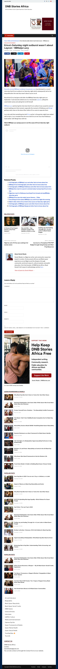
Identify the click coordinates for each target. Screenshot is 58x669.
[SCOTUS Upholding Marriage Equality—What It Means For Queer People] (8, 499)
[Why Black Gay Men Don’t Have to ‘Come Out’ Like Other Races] (8, 395)
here (41, 267)
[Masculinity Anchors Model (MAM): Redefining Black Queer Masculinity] (8, 426)
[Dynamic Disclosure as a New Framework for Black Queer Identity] (8, 433)
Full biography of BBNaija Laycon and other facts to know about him (29, 204)
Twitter (38, 666)
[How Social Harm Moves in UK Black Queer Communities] (8, 589)
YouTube (50, 666)
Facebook (33, 666)
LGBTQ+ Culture (10, 617)
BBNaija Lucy (8, 106)
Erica (28, 114)
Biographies (8, 601)
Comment (7, 286)
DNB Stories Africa (17, 6)
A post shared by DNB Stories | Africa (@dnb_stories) (27, 174)
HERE (11, 385)
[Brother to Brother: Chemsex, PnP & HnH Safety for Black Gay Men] (8, 530)
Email (6, 312)
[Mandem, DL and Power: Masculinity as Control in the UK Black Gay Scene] (8, 449)
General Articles (10, 611)
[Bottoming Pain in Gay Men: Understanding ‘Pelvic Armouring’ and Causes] (8, 545)
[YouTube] (51, 1)
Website (6, 319)
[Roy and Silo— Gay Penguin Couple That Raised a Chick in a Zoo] (29, 222)
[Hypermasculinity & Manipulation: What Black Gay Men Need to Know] (8, 538)
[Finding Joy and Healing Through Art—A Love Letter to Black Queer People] (46, 221)
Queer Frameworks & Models (13, 625)
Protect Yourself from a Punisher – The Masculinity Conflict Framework (33, 410)
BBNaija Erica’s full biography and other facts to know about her (28, 184)
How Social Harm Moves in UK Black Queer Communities (30, 588)
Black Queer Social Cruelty (13, 606)
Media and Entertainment (13, 40)
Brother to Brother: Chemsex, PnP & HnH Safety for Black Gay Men (32, 530)
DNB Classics (9, 609)
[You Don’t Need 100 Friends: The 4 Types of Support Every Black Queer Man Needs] (8, 581)
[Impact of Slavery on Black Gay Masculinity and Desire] (8, 484)
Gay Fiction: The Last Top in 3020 (23, 507)
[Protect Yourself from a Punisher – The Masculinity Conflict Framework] (8, 410)
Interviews (8, 614)
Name (6, 305)
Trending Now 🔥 (10, 633)
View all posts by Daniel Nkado (25, 270)
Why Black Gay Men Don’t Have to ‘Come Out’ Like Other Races (31, 395)
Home (5, 40)
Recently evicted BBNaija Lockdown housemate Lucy (20, 89)
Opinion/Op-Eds (10, 622)
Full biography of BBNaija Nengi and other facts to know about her (29, 206)
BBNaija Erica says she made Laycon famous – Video (24, 197)
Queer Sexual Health (11, 630)
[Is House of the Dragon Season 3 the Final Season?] (12, 222)
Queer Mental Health (11, 628)
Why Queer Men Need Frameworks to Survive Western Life (30, 456)
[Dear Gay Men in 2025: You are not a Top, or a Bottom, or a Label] (8, 476)
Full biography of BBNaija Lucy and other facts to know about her (28, 182)
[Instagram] (49, 1)
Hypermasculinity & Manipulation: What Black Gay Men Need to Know (33, 537)
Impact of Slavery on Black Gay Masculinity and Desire (29, 484)
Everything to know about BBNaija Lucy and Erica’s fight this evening (29, 199)
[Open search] (52, 35)
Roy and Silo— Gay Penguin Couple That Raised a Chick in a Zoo (28, 229)
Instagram (44, 666)
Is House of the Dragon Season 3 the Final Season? (11, 229)
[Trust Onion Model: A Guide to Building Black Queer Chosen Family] (8, 464)
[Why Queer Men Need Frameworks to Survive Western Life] (8, 456)
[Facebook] (45, 1)
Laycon (39, 99)
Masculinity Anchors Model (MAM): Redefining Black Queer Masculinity (34, 425)
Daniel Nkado (17, 50)
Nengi (50, 108)
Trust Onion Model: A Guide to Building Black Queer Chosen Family (32, 464)
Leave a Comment (24, 50)
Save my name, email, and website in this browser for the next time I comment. (26, 327)
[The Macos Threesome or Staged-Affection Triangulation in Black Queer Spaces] (8, 573)
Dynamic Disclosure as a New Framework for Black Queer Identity (32, 433)
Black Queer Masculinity (12, 603)
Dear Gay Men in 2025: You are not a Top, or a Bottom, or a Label (32, 476)
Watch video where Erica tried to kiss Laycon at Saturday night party (29, 201)
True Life (7, 636)
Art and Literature (10, 598)
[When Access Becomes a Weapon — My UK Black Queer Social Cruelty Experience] (8, 566)
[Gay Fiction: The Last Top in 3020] (8, 507)
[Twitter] (47, 1)
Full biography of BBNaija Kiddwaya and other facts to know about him (30, 187)
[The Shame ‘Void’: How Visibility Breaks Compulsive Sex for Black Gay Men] (8, 418)
